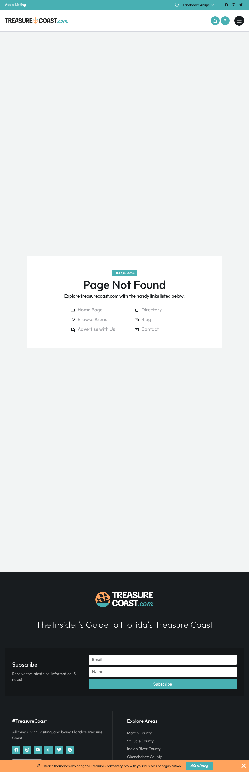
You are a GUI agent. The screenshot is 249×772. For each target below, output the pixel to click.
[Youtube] (38, 750)
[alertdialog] (124, 766)
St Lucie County (140, 741)
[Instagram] (234, 5)
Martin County (139, 733)
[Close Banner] (244, 766)
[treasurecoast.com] (239, 21)
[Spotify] (70, 750)
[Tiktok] (48, 750)
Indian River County (144, 748)
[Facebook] (226, 5)
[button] (215, 20)
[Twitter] (241, 5)
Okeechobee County (144, 757)
